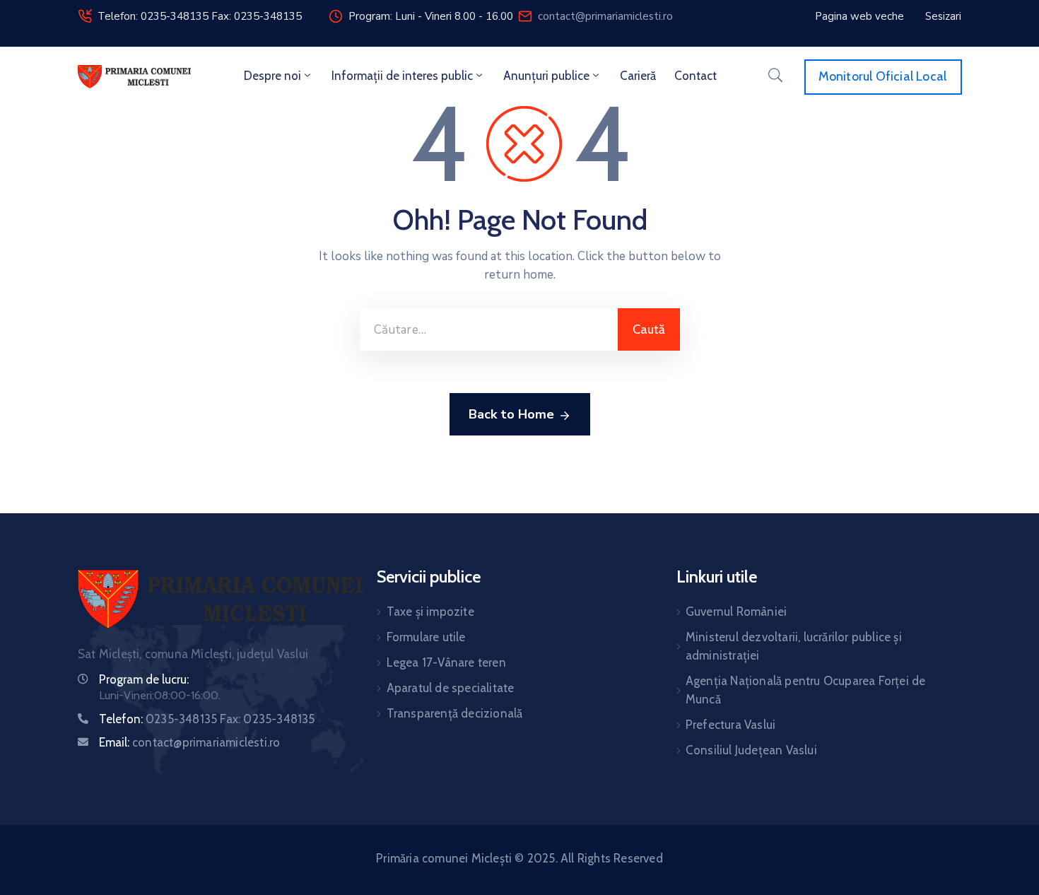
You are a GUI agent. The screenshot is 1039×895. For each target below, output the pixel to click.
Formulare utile (426, 637)
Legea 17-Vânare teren (446, 662)
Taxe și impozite (430, 611)
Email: (189, 742)
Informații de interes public (402, 76)
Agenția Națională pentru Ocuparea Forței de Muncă (806, 690)
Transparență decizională (455, 713)
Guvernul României (736, 611)
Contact (695, 76)
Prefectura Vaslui (730, 725)
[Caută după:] (489, 329)
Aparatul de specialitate (451, 688)
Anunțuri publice (546, 76)
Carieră (638, 76)
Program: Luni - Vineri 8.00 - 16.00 (430, 16)
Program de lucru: (144, 679)
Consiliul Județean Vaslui (751, 750)
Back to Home (511, 414)
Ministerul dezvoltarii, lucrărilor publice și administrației (794, 646)
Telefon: (207, 719)
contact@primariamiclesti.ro (605, 16)
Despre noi (272, 76)
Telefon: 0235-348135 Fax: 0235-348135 (200, 16)
